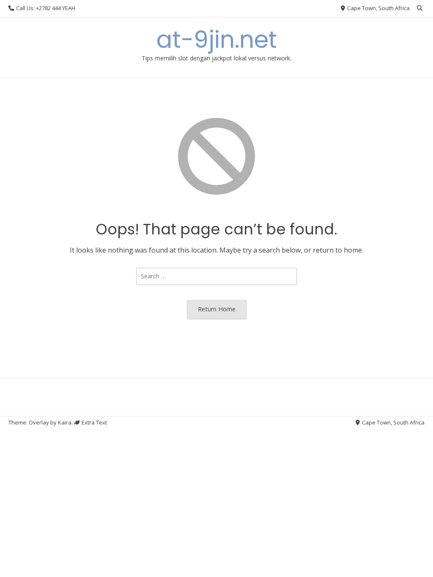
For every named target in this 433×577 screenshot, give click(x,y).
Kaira (64, 422)
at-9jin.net (216, 39)
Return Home (217, 309)
